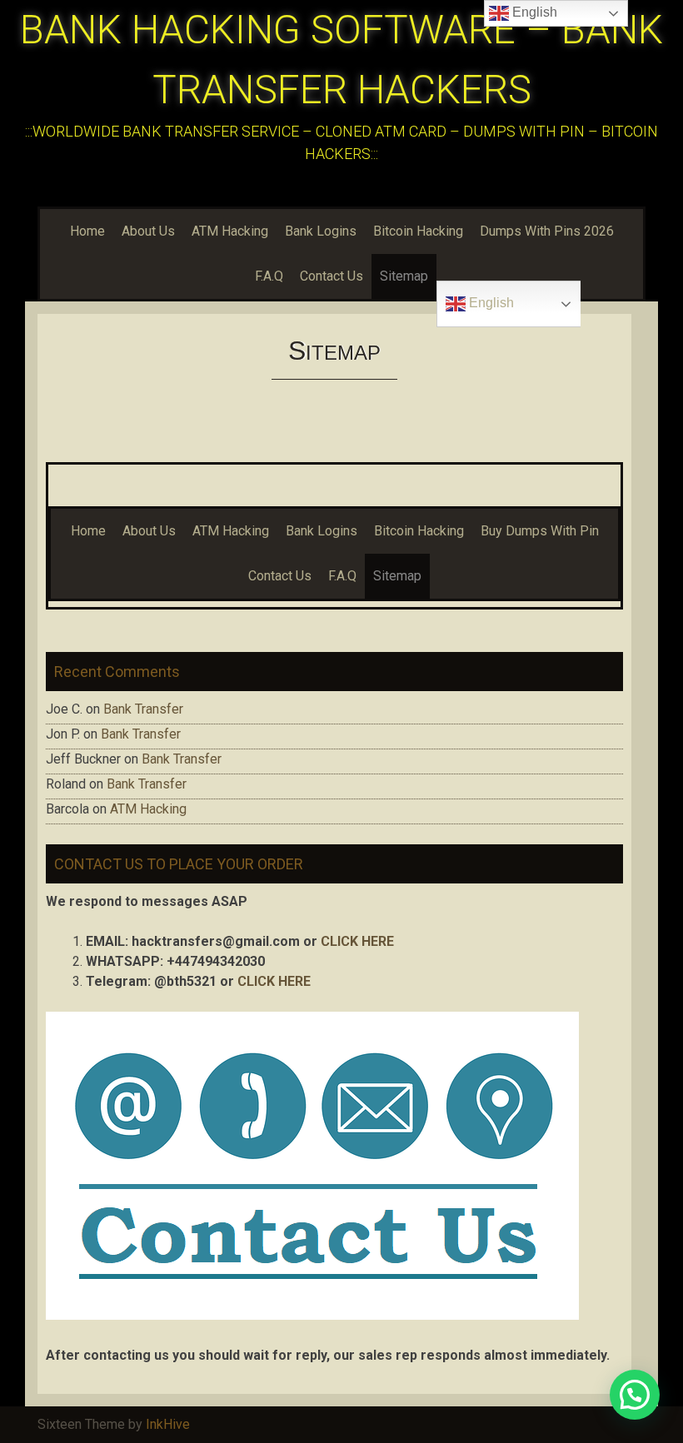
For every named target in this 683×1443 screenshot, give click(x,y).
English (490, 303)
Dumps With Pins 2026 (547, 231)
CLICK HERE (357, 941)
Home (87, 231)
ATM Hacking (230, 231)
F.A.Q (269, 276)
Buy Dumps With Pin (540, 531)
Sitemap (404, 276)
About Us (148, 231)
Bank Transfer (143, 709)
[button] (635, 1395)
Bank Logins (320, 231)
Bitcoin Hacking (418, 231)
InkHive (168, 1424)
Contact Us (331, 276)
